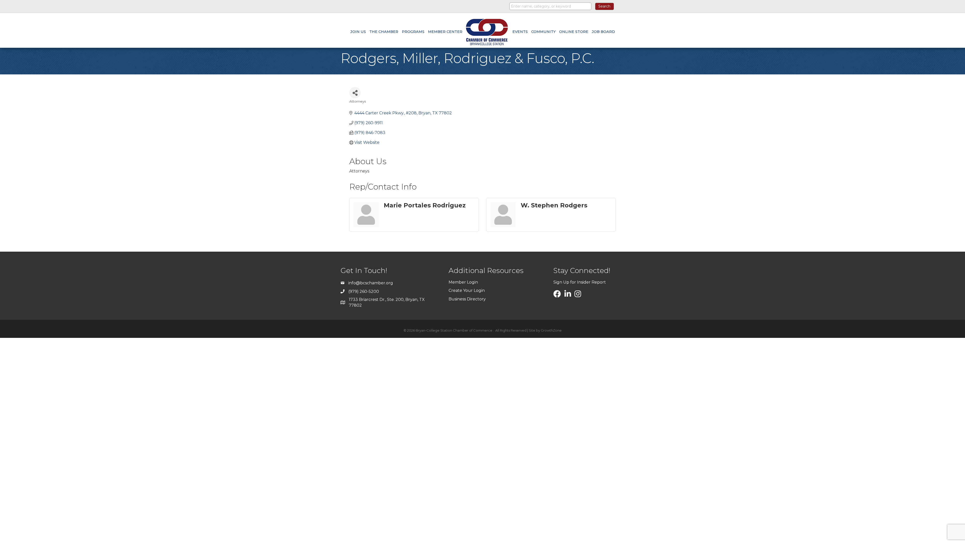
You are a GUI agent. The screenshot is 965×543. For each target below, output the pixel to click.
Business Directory (467, 299)
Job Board (603, 31)
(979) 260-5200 (363, 291)
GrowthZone (551, 330)
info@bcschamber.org (370, 283)
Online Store (573, 31)
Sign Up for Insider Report (579, 282)
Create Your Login (467, 290)
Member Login (463, 282)
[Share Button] (355, 92)
